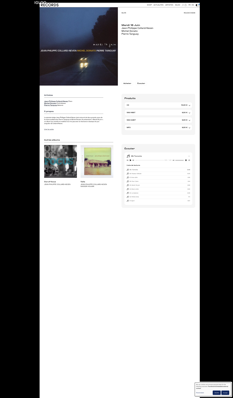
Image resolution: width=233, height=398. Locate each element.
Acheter (127, 83)
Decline (217, 392)
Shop (149, 5)
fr (189, 5)
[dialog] (213, 389)
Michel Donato (130, 31)
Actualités (158, 5)
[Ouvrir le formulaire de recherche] (183, 5)
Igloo (40, 3)
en (193, 5)
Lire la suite (49, 129)
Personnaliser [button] (200, 392)
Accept (225, 392)
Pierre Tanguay (130, 34)
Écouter (141, 83)
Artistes (169, 5)
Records (50, 5)
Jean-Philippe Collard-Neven (137, 28)
